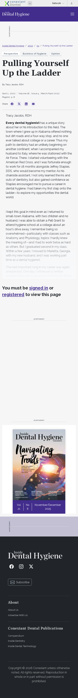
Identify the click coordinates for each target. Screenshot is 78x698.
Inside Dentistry (16, 640)
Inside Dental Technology (22, 646)
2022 (30, 45)
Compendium (16, 635)
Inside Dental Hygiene (13, 45)
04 (38, 45)
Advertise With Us (18, 615)
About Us (13, 609)
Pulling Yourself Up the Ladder (58, 45)
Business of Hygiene (34, 53)
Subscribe (22, 582)
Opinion (55, 53)
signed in (38, 288)
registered (13, 294)
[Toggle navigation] (72, 14)
